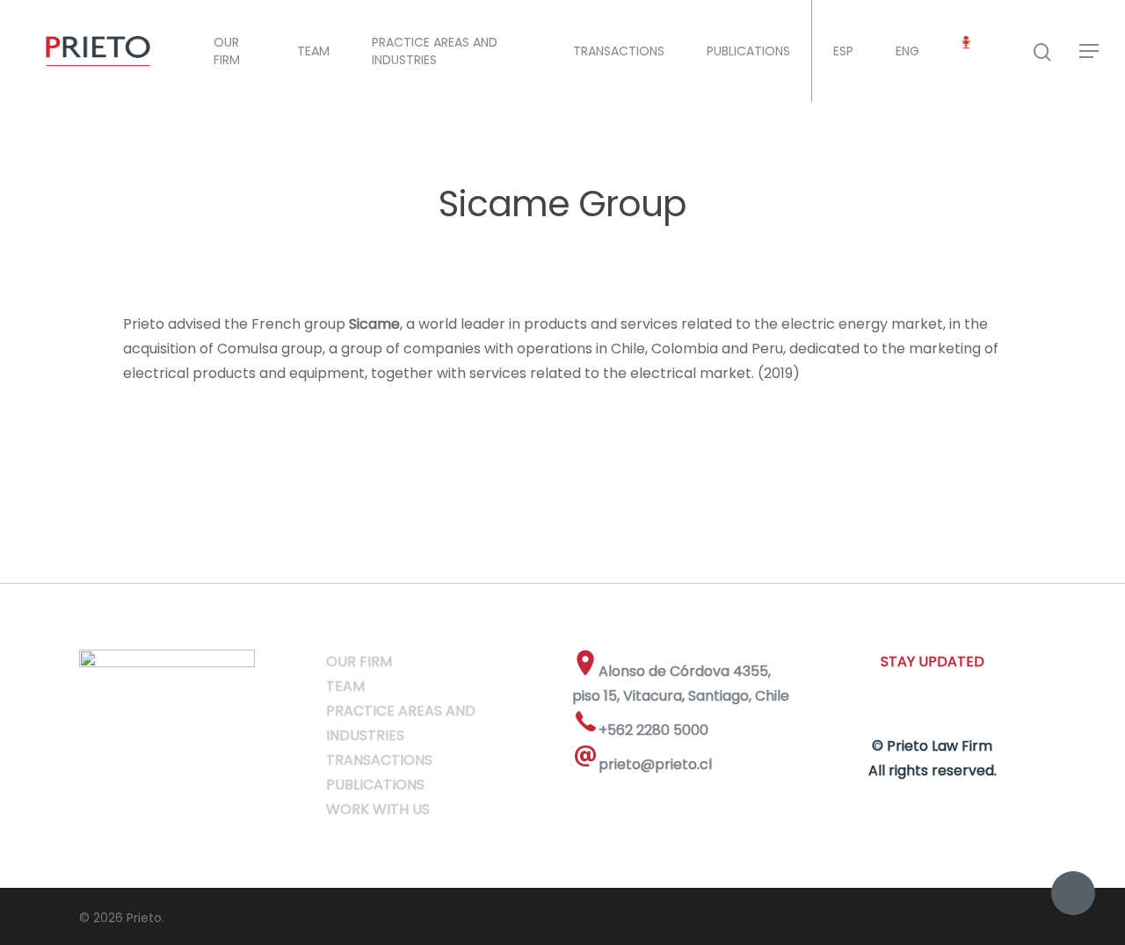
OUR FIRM (227, 51)
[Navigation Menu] (1089, 51)
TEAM (313, 51)
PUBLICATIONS (748, 51)
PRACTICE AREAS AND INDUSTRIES (434, 51)
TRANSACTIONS (618, 51)
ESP (843, 51)
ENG (907, 51)
